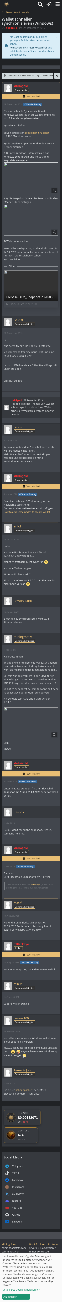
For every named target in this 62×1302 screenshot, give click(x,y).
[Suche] (40, 4)
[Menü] (57, 4)
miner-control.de (39, 1251)
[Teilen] (57, 76)
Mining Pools (9, 1244)
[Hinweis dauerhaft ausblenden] (56, 37)
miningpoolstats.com (14, 1248)
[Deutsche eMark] (6, 4)
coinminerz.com (11, 1251)
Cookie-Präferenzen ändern (20, 75)
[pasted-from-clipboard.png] (31, 722)
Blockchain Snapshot (37, 132)
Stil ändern (54, 1244)
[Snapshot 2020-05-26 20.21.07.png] (31, 220)
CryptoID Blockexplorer (42, 1248)
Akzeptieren (10, 1296)
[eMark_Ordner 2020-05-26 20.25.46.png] (31, 178)
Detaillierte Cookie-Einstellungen (21, 1289)
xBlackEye (35, 884)
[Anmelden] (48, 4)
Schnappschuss (24, 1090)
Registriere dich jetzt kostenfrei (28, 47)
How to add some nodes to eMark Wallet (27, 512)
